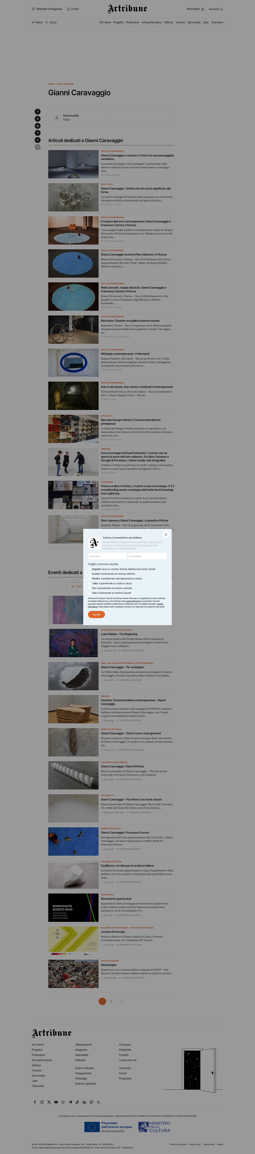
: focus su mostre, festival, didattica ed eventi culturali (123, 569)
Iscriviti (96, 614)
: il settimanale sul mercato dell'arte (113, 573)
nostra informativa (133, 601)
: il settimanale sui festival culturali (111, 592)
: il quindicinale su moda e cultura (112, 583)
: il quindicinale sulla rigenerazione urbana (117, 578)
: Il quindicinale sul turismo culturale (112, 588)
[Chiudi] (166, 534)
